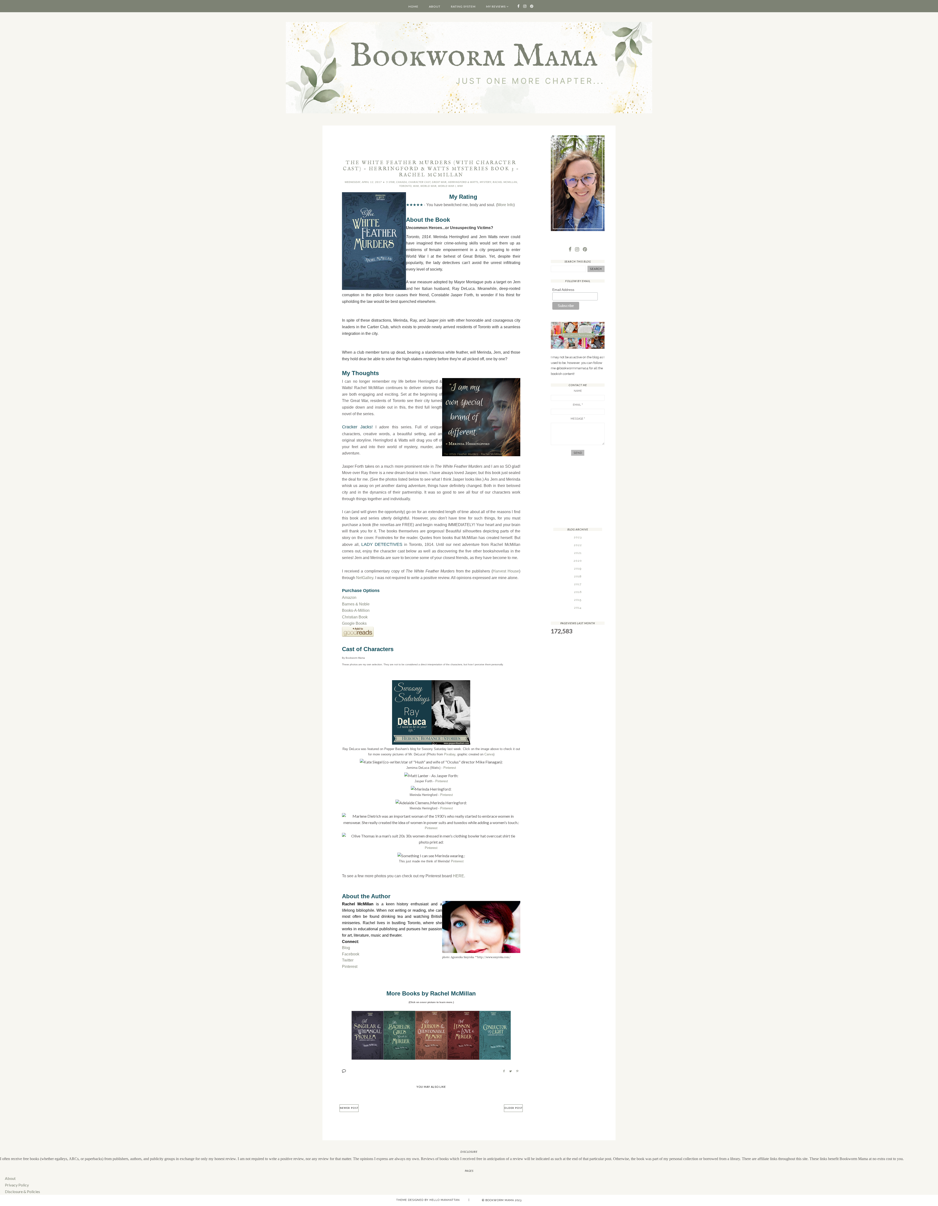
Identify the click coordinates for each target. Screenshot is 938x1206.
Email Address (563, 290)
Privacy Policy (17, 1185)
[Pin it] (517, 1071)
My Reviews (496, 6)
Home (413, 6)
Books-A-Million (356, 610)
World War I (447, 185)
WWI (460, 185)
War (416, 185)
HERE (458, 876)
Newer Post (349, 1108)
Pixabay (449, 754)
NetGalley (364, 578)
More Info (505, 205)
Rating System (463, 6)
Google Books (354, 623)
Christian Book (355, 617)
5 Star (390, 181)
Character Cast (419, 181)
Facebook (350, 954)
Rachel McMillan (505, 181)
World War (428, 185)
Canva (488, 754)
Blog (346, 948)
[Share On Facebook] (504, 1071)
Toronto (405, 185)
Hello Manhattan (444, 1200)
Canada (401, 181)
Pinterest (449, 768)
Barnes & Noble (356, 604)
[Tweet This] (510, 1071)
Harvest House (506, 571)
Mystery (485, 181)
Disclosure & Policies (22, 1191)
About (434, 6)
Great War (439, 181)
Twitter (347, 960)
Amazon (349, 597)
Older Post (513, 1108)
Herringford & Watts (463, 181)
